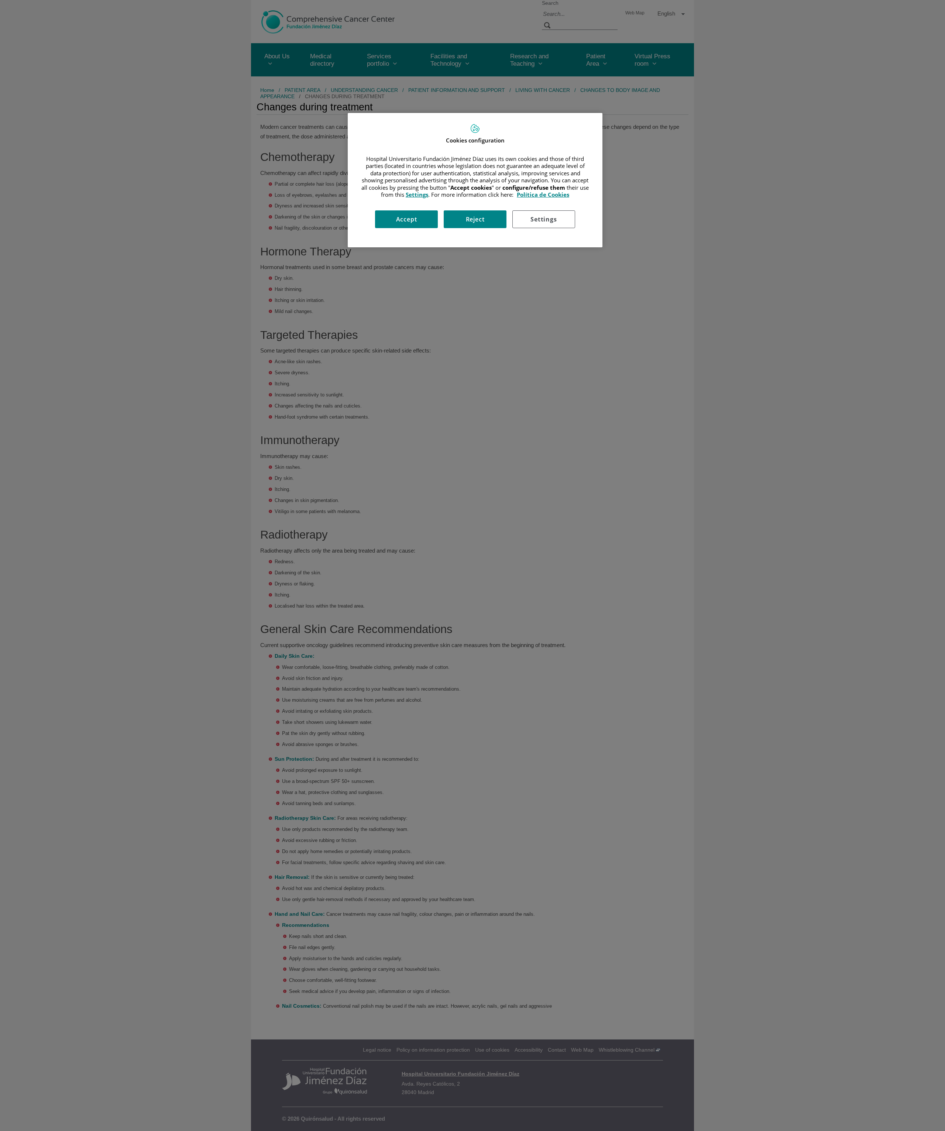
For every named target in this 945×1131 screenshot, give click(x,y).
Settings (543, 219)
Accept (406, 219)
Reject (475, 219)
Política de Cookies (543, 194)
